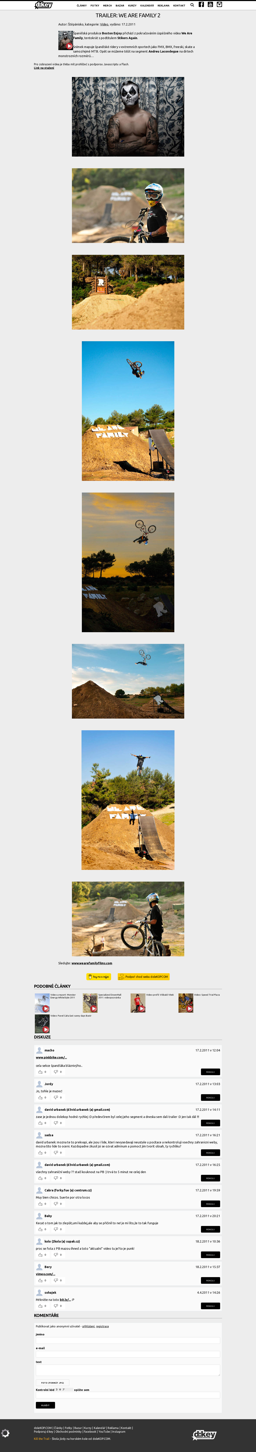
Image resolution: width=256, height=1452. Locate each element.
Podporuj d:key (43, 1431)
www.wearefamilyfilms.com (92, 963)
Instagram (118, 1431)
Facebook (90, 1431)
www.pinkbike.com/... (51, 1057)
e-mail (40, 1348)
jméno (40, 1334)
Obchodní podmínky (69, 1431)
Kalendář (147, 5)
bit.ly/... (65, 1299)
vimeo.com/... (45, 1274)
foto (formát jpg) (52, 1383)
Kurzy (132, 5)
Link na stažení (44, 67)
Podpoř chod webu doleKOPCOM (147, 976)
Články (82, 5)
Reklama (163, 5)
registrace (102, 1326)
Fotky (95, 5)
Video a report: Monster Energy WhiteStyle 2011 (63, 996)
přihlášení (88, 1326)
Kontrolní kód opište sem (62, 1389)
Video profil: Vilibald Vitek (160, 994)
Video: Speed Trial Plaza (207, 994)
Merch (107, 5)
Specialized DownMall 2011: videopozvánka (109, 996)
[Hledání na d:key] (192, 5)
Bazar (120, 5)
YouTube (104, 1431)
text (39, 1362)
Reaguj (210, 1072)
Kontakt (179, 5)
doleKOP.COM (43, 1427)
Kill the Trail (41, 1438)
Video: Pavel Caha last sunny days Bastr (71, 1015)
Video (104, 24)
